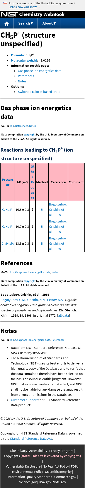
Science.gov (28, 482)
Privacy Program (61, 450)
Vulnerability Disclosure (23, 466)
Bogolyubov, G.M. (13, 299)
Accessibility (38, 450)
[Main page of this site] (7, 23)
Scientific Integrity (58, 471)
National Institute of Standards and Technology (9, 14)
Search (24, 23)
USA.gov (45, 482)
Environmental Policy (27, 471)
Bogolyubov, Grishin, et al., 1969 (58, 209)
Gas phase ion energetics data (39, 71)
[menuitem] (7, 23)
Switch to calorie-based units (39, 91)
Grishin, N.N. (36, 299)
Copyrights (12, 456)
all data (63, 315)
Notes (22, 81)
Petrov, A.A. (55, 299)
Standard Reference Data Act (31, 438)
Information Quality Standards (29, 477)
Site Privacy (18, 450)
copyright (30, 134)
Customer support (24, 400)
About (47, 23)
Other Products (32, 182)
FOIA (74, 466)
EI (42, 209)
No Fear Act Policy (56, 466)
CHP (8, 209)
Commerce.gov (65, 477)
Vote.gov (59, 482)
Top (12, 126)
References (26, 76)
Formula (17, 55)
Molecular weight (24, 60)
